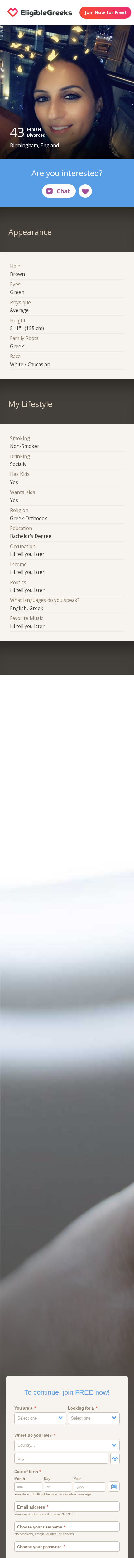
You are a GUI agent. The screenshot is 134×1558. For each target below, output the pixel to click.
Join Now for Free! (105, 12)
